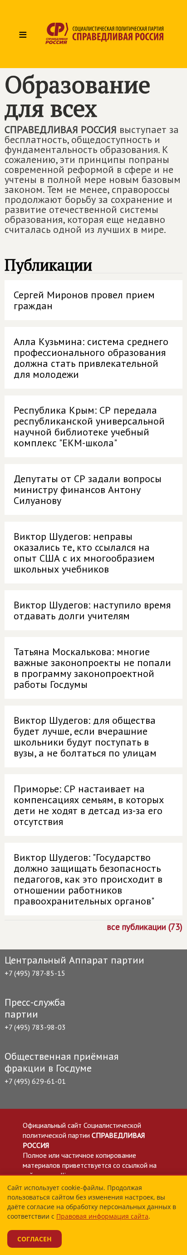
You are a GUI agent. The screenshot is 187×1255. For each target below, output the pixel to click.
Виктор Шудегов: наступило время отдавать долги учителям (92, 610)
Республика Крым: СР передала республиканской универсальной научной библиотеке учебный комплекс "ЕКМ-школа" (89, 426)
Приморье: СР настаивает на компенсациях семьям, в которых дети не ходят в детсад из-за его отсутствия (89, 805)
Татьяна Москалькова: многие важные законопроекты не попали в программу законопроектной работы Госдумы (92, 668)
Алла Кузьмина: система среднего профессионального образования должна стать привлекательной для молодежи (91, 357)
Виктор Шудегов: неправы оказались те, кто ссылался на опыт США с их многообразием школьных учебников (84, 552)
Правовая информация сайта (102, 1216)
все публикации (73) (144, 926)
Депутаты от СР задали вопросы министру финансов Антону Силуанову (88, 489)
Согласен (34, 1239)
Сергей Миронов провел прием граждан (84, 300)
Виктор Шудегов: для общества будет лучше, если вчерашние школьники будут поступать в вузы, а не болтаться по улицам (85, 736)
